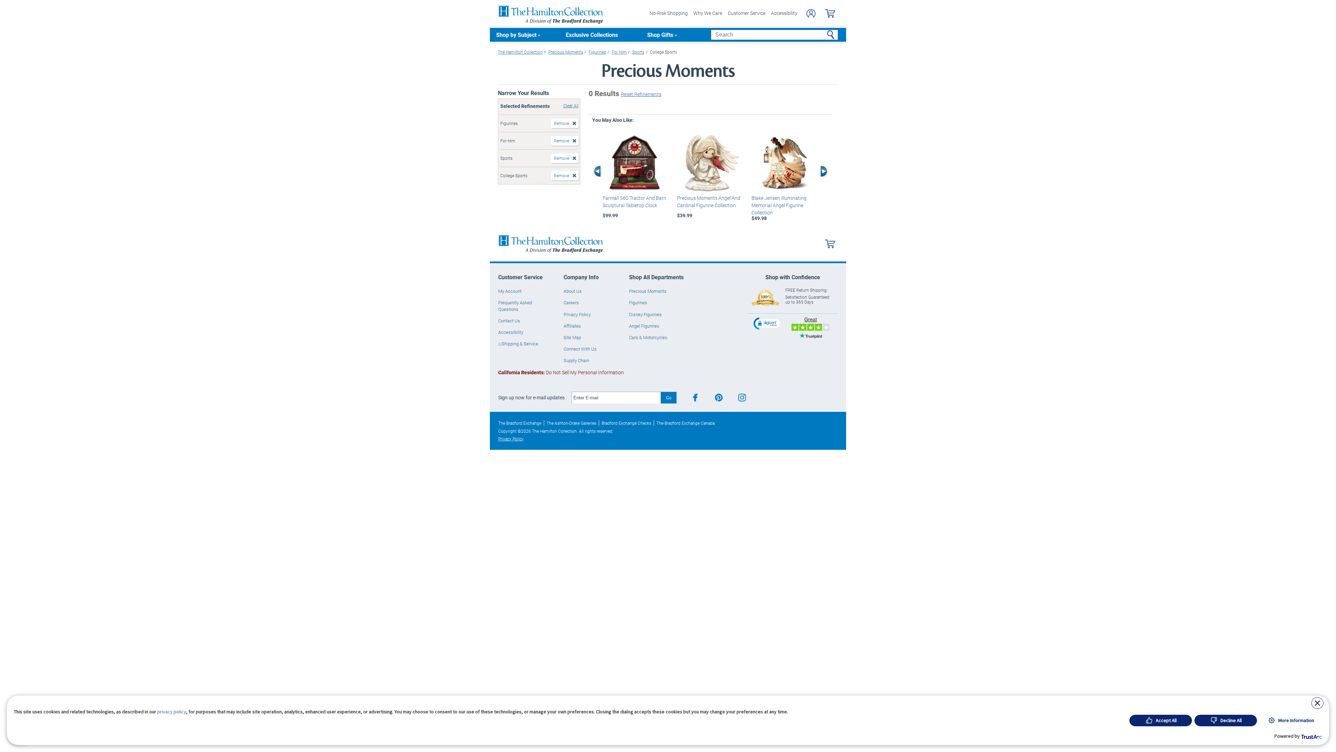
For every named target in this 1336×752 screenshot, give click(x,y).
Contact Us (509, 321)
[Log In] (811, 13)
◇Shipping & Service (518, 343)
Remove (561, 123)
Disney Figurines (645, 314)
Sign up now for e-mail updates (531, 397)
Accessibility (784, 13)
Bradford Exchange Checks (626, 423)
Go (668, 397)
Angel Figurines (644, 326)
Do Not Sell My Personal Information (561, 372)
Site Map (572, 337)
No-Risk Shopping (669, 13)
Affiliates (572, 326)
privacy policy (171, 711)
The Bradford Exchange (519, 423)
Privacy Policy (577, 314)
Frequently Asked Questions (515, 305)
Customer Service (746, 13)
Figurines (638, 302)
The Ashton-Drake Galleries (571, 423)
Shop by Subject (516, 34)
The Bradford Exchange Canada (686, 423)
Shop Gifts (660, 34)
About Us (573, 291)
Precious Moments (648, 291)
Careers (571, 302)
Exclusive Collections (592, 34)
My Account (510, 291)
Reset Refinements (641, 94)
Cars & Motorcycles (648, 337)
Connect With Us (580, 349)
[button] (767, 323)
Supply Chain (576, 360)
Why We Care (707, 13)
